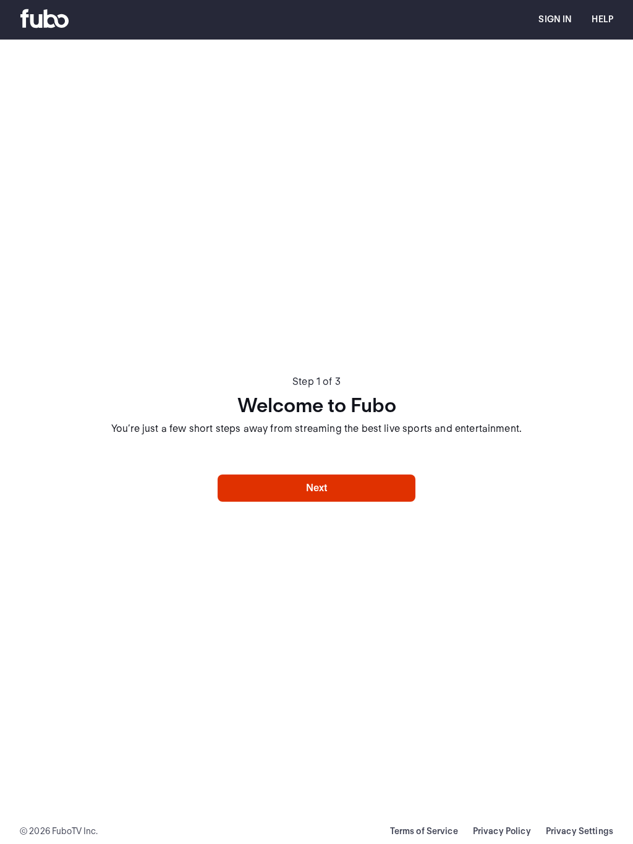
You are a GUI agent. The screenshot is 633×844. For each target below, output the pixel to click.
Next (317, 488)
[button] (555, 19)
